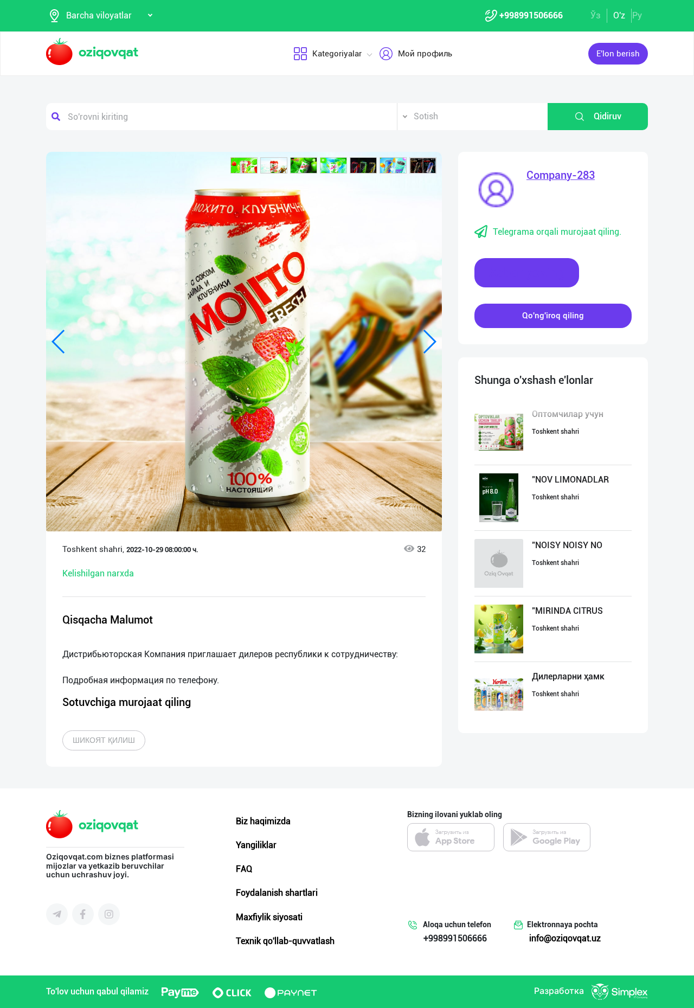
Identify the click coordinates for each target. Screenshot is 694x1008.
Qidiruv (607, 116)
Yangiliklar (256, 845)
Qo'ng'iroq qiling (553, 315)
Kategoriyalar (337, 54)
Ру (637, 15)
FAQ (244, 869)
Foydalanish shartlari (277, 893)
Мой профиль (425, 54)
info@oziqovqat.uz (565, 938)
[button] (244, 165)
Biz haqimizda (263, 821)
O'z (619, 15)
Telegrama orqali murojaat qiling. (557, 232)
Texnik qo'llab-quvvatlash (285, 941)
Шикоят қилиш (104, 740)
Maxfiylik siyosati (269, 917)
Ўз (595, 15)
